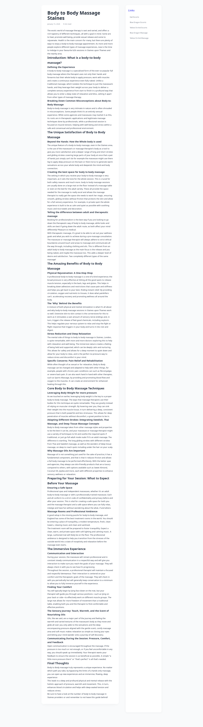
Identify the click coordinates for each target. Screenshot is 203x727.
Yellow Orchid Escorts (138, 27)
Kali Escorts (134, 17)
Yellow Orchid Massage (139, 38)
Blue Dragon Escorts (138, 22)
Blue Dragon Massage (138, 33)
